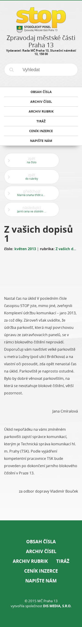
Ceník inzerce (41, 571)
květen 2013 (25, 248)
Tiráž (62, 561)
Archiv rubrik (30, 561)
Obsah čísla (41, 542)
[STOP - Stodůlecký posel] (41, 31)
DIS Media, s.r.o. (57, 606)
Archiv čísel (41, 551)
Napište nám (41, 581)
